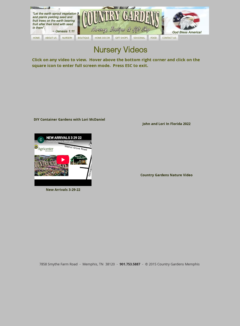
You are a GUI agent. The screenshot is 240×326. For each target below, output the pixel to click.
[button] (67, 38)
